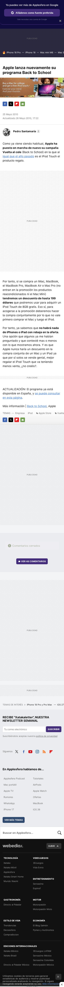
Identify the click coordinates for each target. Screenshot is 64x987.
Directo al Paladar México (16, 964)
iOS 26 (36, 809)
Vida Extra (38, 867)
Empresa (20, 413)
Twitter (11, 104)
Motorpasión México (43, 964)
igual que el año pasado (18, 156)
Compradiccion (11, 934)
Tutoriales (38, 778)
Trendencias (10, 925)
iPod (30, 413)
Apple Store (45, 413)
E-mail (22, 104)
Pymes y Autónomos (43, 930)
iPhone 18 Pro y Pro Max (40, 704)
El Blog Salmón (40, 925)
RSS (44, 751)
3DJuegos (38, 863)
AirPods (37, 784)
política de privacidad (46, 736)
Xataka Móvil (10, 867)
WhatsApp (9, 803)
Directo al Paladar (12, 904)
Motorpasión (39, 904)
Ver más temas (13, 820)
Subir (51, 846)
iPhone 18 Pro (14, 52)
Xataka (7, 863)
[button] (26, 131)
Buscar (60, 833)
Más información (51, 983)
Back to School (37, 406)
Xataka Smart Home (14, 876)
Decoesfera (9, 930)
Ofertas (37, 797)
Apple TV (8, 790)
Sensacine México (42, 955)
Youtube (30, 751)
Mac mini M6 (46, 52)
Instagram (37, 751)
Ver (33, 561)
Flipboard (16, 104)
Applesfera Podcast (14, 778)
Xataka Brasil (10, 955)
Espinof (37, 888)
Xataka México (11, 951)
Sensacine (38, 883)
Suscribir (54, 729)
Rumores (8, 797)
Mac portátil (10, 784)
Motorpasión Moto (42, 909)
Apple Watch (40, 790)
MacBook (38, 803)
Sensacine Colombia (43, 960)
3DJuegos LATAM (42, 951)
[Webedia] (13, 848)
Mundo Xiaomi (11, 881)
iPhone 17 (9, 809)
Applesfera (9, 872)
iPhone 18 (30, 52)
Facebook (5, 104)
